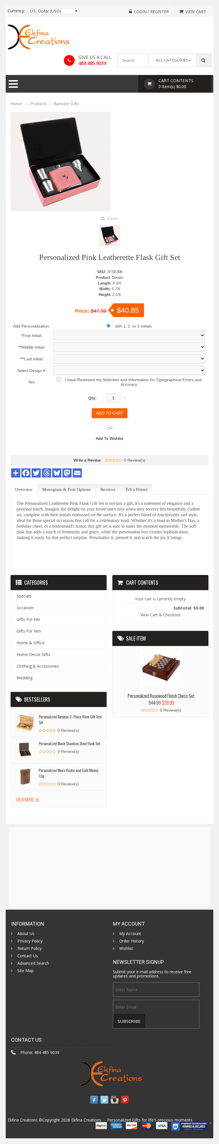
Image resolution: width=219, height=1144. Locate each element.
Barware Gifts (66, 103)
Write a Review (87, 460)
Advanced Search (33, 963)
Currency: (16, 11)
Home (16, 103)
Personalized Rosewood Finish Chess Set (161, 695)
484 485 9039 (92, 63)
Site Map (25, 970)
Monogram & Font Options (66, 489)
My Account (130, 933)
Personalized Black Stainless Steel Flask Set (69, 743)
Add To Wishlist (109, 438)
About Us (26, 933)
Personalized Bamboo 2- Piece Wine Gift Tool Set (70, 719)
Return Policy (29, 948)
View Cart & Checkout (160, 614)
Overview (24, 489)
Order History (131, 941)
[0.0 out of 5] (107, 460)
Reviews (107, 489)
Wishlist (126, 948)
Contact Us (27, 956)
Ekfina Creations (86, 1120)
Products (38, 103)
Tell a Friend (136, 489)
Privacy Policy (29, 941)
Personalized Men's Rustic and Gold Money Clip (68, 773)
